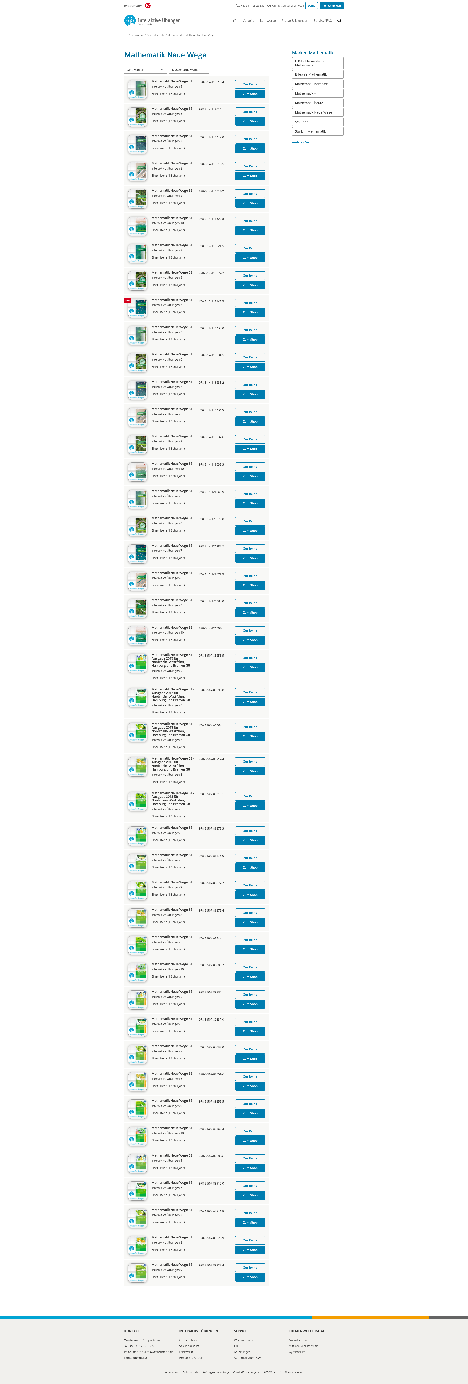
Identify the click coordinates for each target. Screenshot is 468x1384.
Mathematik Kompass (312, 84)
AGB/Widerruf (271, 1372)
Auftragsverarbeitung (216, 1372)
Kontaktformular (135, 1358)
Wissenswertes (244, 1340)
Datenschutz (190, 1372)
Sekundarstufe (156, 35)
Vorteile (248, 20)
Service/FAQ (323, 20)
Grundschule (188, 1340)
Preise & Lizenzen (294, 20)
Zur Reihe (250, 84)
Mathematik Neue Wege (313, 112)
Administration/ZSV (247, 1358)
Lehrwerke (268, 20)
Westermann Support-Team (143, 1340)
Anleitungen (242, 1352)
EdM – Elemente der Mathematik (310, 63)
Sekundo (301, 122)
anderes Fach (302, 142)
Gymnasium (297, 1352)
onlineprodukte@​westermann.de (150, 1352)
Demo (311, 5)
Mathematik (175, 35)
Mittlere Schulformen (303, 1346)
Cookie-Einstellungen (246, 1372)
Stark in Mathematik (310, 131)
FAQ (236, 1346)
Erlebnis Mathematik (311, 74)
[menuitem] (295, 20)
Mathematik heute (309, 103)
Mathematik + (305, 93)
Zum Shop (250, 94)
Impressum (171, 1372)
